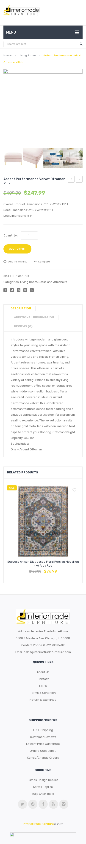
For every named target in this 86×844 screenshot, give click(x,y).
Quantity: (10, 235)
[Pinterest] (18, 290)
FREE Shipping (43, 730)
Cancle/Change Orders (43, 757)
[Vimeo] (63, 804)
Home (7, 55)
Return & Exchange (43, 699)
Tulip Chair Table (43, 793)
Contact (43, 679)
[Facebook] (5, 290)
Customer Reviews (43, 737)
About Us (43, 672)
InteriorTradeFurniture (38, 824)
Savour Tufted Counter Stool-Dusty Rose (79, 180)
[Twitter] (12, 290)
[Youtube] (53, 804)
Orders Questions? (43, 750)
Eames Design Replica (43, 780)
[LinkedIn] (32, 290)
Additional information (34, 317)
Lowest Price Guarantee (43, 744)
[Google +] (25, 290)
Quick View (54, 568)
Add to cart (17, 248)
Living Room (27, 55)
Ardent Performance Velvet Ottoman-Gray (71, 180)
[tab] (22, 308)
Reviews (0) (23, 326)
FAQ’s (43, 686)
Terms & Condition (43, 692)
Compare (43, 568)
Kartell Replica (43, 787)
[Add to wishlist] (74, 490)
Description (21, 308)
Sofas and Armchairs (53, 282)
